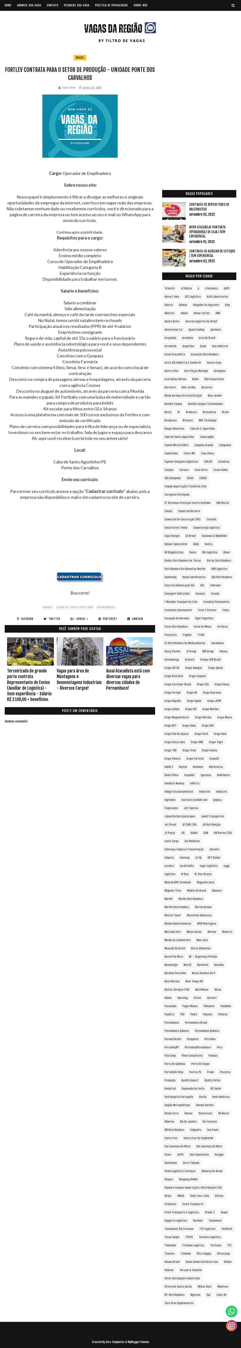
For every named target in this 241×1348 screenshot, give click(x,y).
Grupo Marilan (210, 709)
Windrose (222, 1286)
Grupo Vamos (209, 750)
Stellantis (171, 1204)
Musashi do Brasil (175, 948)
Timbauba (170, 1245)
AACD (226, 288)
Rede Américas (221, 1097)
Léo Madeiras (192, 841)
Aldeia (184, 313)
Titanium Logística (193, 1245)
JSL (183, 833)
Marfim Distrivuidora (177, 907)
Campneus (225, 445)
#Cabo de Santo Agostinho (74, 607)
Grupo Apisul (215, 668)
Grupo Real (220, 734)
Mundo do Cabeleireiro (178, 940)
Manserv (217, 890)
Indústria (221, 791)
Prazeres (225, 1072)
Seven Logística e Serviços (180, 1171)
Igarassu (206, 775)
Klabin (194, 833)
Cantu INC (189, 453)
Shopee (169, 1179)
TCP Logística (207, 1229)
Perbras (223, 1014)
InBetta (194, 783)
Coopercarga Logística (206, 527)
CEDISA (203, 478)
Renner (189, 1113)
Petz (220, 1047)
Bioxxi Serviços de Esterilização (183, 395)
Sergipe (219, 1154)
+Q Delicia (186, 288)
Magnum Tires (173, 890)
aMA (218, 313)
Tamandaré (215, 1220)
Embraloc (215, 585)
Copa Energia (172, 536)
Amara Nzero (172, 321)
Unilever (169, 1270)
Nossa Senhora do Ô (203, 973)
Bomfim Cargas (173, 404)
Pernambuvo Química (207, 1031)
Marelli (169, 899)
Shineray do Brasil (212, 1171)
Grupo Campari (197, 676)
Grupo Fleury (222, 684)
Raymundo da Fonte (193, 1088)
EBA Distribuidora (222, 577)
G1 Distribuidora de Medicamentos (185, 643)
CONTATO (52, 5)
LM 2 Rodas (214, 857)
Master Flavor (173, 915)
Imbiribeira (223, 775)
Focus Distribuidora (176, 626)
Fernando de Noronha (177, 618)
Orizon (197, 998)
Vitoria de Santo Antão (178, 1286)
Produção (170, 1080)
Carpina (169, 470)
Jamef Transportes (212, 816)
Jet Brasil (170, 824)
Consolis (212, 519)
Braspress (171, 420)
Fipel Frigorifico (204, 618)
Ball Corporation (214, 379)
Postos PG (195, 1072)
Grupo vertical (195, 758)
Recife (202, 1097)
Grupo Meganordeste (177, 717)
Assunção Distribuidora (205, 354)
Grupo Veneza (173, 758)
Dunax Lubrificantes (194, 577)
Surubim (198, 1220)
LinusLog (184, 857)
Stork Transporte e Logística (182, 1212)
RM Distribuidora (174, 1130)
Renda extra (172, 1113)
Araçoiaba (170, 338)
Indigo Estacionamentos (179, 791)
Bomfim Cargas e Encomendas (205, 404)
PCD (182, 1014)
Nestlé (187, 965)
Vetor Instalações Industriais (182, 1278)
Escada (215, 593)
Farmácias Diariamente (178, 610)
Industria (204, 791)
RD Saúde (215, 1088)
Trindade (186, 1253)
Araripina (187, 338)
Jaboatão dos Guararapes (180, 816)
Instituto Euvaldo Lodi (194, 800)
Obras (217, 989)
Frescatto (171, 635)
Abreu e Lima (172, 296)
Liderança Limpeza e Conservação (184, 849)
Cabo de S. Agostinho (202, 428)
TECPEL (189, 1237)
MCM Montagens (206, 923)
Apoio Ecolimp (197, 329)
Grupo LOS (191, 709)
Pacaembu (171, 1006)
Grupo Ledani (172, 709)
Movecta (227, 932)
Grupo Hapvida (173, 701)
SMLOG (180, 1196)
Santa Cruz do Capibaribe (198, 1138)
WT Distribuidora (175, 1295)
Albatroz (170, 313)
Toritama (215, 1245)
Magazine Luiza (205, 882)
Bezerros (206, 387)
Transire (170, 1253)
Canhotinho (171, 453)
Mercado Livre (173, 932)
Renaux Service (205, 1105)
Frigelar (187, 635)
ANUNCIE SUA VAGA (29, 5)
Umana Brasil (172, 1262)
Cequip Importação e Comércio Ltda (185, 486)
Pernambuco (172, 1022)
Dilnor (226, 552)
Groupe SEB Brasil (210, 659)
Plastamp (170, 1055)
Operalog (182, 998)
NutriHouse (202, 989)
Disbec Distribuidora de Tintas (183, 560)
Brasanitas (209, 412)
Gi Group (191, 651)
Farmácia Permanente (216, 602)
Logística (170, 874)
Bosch (168, 412)
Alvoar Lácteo (202, 313)
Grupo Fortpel (173, 692)
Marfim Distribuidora (190, 899)
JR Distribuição (211, 824)
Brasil (80, 57)
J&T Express (191, 808)
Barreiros (170, 387)
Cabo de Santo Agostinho (179, 437)
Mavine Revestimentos (178, 923)
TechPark (226, 1229)
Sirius (168, 1196)
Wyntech (195, 1295)
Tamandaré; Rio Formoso (179, 1229)
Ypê (208, 1295)
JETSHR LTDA (189, 824)
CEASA (190, 478)
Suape (224, 1212)
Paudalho (226, 1006)
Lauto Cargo (172, 841)
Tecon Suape (172, 1237)
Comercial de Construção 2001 (183, 519)
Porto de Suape (200, 1064)
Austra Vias (171, 371)
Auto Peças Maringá (196, 371)
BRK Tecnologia (208, 420)
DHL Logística (209, 552)
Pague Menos (190, 1006)
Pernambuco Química (177, 1031)
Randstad (170, 1088)
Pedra (193, 1014)
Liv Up (198, 857)
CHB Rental (222, 503)
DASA (196, 544)
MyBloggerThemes (138, 1342)
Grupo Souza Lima (175, 742)
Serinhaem (171, 1163)
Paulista (169, 1014)
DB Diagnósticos (174, 552)
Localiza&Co (187, 866)
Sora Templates (115, 1342)
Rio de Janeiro (188, 1121)
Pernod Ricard (173, 1039)
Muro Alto (202, 940)
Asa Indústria (220, 346)
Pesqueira (193, 1039)
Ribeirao (169, 1121)
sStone (219, 1196)
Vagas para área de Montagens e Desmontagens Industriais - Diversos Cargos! (79, 679)
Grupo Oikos (189, 725)
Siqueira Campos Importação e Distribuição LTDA (193, 1187)
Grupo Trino (189, 750)
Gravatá (189, 659)
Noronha (219, 965)
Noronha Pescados (175, 973)
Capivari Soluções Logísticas (181, 461)
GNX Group (208, 651)
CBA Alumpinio (173, 478)
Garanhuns (217, 643)
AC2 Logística (193, 296)
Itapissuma (171, 808)
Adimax (183, 305)
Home (8, 5)
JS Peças (170, 833)
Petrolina (210, 1039)
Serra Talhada (191, 1163)
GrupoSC (214, 758)
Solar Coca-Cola (199, 1196)
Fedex (225, 610)
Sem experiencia (199, 1154)
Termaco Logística (210, 1237)
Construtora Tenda (176, 527)
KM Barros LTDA (223, 833)
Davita (208, 544)
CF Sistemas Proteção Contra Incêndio (187, 503)
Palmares (209, 1006)
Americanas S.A (174, 329)
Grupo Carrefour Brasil (178, 684)
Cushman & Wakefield (214, 536)
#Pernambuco (106, 607)
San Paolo (212, 1130)
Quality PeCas (213, 1080)
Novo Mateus (172, 981)
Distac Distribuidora (219, 560)
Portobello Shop (174, 1072)
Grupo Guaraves (212, 692)
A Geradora (211, 288)
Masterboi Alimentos (199, 915)
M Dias (185, 874)
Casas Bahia (220, 470)
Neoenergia (171, 965)
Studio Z (210, 1212)
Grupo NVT (171, 725)
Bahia (195, 379)
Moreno (212, 932)
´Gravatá (170, 288)
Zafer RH (221, 1295)
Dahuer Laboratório (176, 544)
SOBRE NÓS (141, 5)
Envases (200, 593)
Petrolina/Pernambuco (198, 1047)
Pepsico (207, 1014)
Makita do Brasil (196, 890)
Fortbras (222, 626)
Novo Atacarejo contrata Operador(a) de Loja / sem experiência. (207, 231)
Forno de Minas (202, 626)
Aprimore (215, 329)
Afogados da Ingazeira (206, 305)
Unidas (228, 1262)
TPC (229, 1245)
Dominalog (171, 577)
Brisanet (188, 420)
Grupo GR (192, 692)
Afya (227, 305)
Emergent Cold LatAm (177, 593)
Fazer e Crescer (207, 610)
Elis (202, 585)
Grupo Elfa (203, 684)
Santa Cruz (171, 1138)
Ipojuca (217, 800)
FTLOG (201, 635)
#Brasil (47, 607)
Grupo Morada (203, 717)
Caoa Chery (207, 453)
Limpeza (169, 857)
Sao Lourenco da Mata (177, 1146)
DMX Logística (219, 569)
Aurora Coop (214, 362)
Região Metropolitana (177, 1105)
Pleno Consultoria (192, 1055)
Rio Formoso (210, 1121)
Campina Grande (203, 445)
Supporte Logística (176, 1220)
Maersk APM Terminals (178, 882)
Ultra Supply (204, 1253)
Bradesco (191, 412)
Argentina (188, 346)
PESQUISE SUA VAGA (76, 5)
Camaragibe (207, 437)
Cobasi (168, 511)
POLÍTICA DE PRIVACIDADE (111, 5)
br (178, 412)
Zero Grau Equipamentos (179, 1303)
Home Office (171, 775)
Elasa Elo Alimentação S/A (179, 585)
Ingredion (170, 800)
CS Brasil (190, 536)
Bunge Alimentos (174, 428)
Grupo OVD (208, 725)
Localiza (169, 866)
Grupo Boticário (174, 676)
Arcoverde (171, 346)
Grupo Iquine (194, 701)
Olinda (168, 998)
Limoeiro (214, 849)
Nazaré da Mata (174, 956)
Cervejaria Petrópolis (177, 494)
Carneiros (223, 461)
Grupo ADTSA (172, 668)
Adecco (169, 305)
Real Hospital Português (179, 1097)
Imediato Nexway (174, 783)
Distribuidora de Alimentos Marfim (185, 569)
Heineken (198, 767)
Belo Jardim (189, 387)
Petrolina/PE (172, 1047)
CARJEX (208, 461)
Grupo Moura (224, 717)
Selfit (180, 1154)
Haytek (183, 767)
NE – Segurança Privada (203, 956)
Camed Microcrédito (177, 445)
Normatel (202, 965)
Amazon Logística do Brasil (201, 321)
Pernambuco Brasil (196, 1022)
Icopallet (189, 775)
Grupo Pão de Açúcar (177, 734)
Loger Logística (209, 866)
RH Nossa (223, 1113)
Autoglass (220, 371)
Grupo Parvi (201, 734)
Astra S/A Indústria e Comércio (183, 362)
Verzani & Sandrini (191, 1270)
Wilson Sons (205, 1286)
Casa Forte (201, 470)
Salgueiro (195, 1130)
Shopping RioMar (188, 1179)
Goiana (223, 651)
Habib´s (169, 767)
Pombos (213, 1055)
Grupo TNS (171, 750)
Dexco (192, 552)
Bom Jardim (215, 395)
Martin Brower (203, 907)
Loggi (226, 866)
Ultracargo (223, 1253)
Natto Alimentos (201, 948)
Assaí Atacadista (175, 354)
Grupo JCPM (214, 701)
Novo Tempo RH (194, 981)
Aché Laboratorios (217, 296)
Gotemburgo (172, 659)
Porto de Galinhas (175, 1064)
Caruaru (184, 470)
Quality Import (190, 1080)
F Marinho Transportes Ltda (181, 602)
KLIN (206, 833)
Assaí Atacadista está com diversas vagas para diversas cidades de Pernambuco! (128, 679)
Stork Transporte (192, 1204)
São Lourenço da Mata (209, 1146)
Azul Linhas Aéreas (175, 379)
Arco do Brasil (207, 338)
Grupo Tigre (216, 742)
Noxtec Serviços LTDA (177, 989)
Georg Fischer (173, 651)
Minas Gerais (194, 932)
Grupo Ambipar (193, 668)
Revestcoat (206, 1113)
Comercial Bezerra (189, 511)
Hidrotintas (216, 767)
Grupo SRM (197, 742)
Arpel (203, 346)
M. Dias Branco (203, 874)
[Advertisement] (80, 539)
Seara (168, 1154)
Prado (210, 1072)
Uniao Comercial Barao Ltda (202, 1262)
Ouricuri (212, 998)
